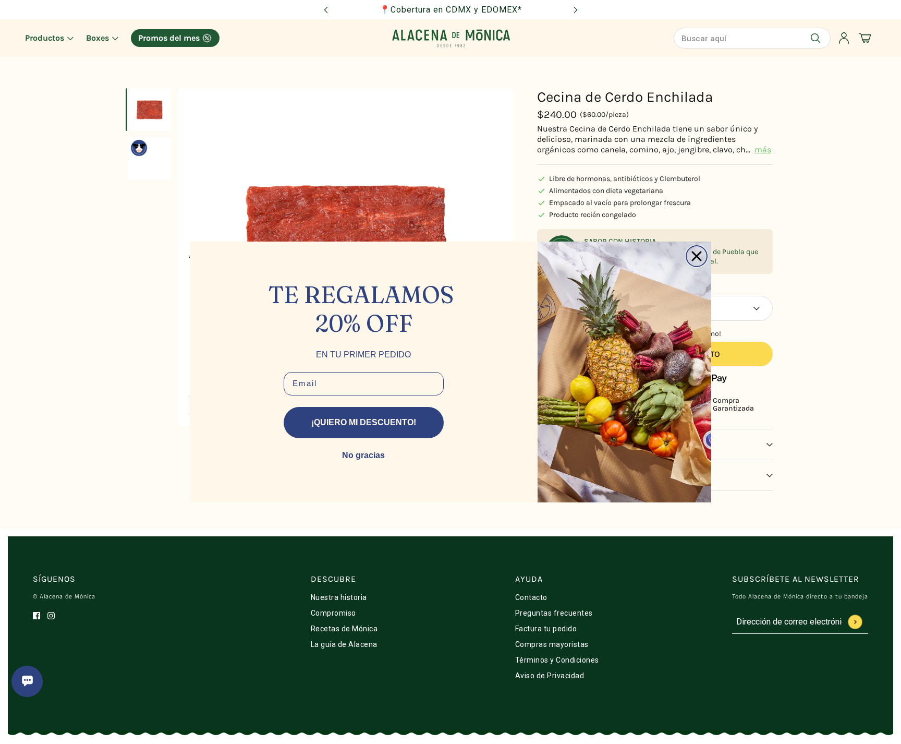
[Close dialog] (696, 256)
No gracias (363, 455)
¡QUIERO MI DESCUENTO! (363, 422)
